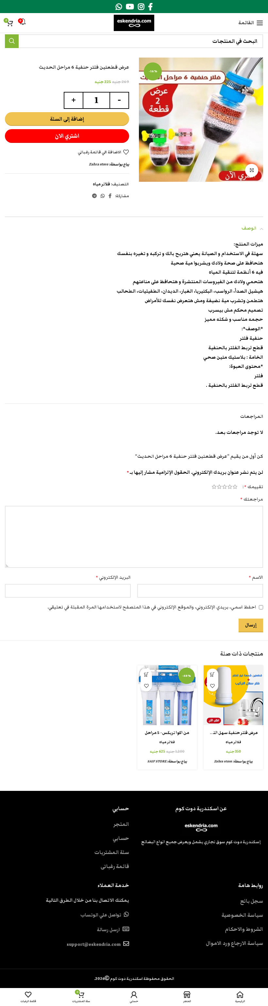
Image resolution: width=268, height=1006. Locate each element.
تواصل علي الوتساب (100, 915)
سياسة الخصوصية (242, 915)
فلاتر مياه (101, 184)
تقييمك (253, 487)
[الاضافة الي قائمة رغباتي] (212, 685)
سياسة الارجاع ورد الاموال (234, 943)
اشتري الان (67, 136)
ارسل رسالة (108, 929)
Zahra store (98, 164)
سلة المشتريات (111, 852)
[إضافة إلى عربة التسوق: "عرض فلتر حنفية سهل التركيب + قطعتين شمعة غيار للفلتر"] (212, 674)
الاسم (256, 577)
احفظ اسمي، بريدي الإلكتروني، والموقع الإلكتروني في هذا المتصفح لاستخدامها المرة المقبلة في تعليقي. (151, 607)
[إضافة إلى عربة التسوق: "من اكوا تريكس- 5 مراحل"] (146, 674)
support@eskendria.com (94, 944)
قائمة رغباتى (115, 866)
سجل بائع (251, 901)
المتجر (121, 824)
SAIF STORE (156, 761)
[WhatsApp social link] (119, 6)
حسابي (121, 838)
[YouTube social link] (130, 6)
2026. (134, 978)
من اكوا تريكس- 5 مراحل (167, 733)
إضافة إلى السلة (67, 119)
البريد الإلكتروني (113, 577)
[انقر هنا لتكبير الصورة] (251, 170)
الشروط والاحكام (244, 929)
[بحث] (12, 41)
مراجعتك (251, 499)
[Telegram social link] (94, 196)
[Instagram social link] (141, 6)
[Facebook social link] (150, 6)
